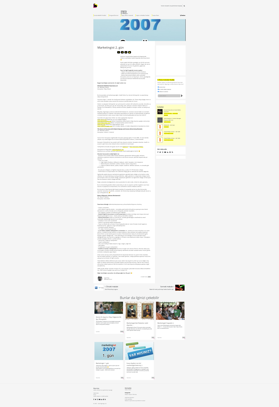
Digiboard (125, 146)
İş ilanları (160, 107)
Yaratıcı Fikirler (128, 389)
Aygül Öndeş (106, 277)
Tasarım (130, 394)
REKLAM (122, 331)
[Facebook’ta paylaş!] (118, 52)
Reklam (126, 394)
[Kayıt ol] (181, 95)
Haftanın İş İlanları (163, 91)
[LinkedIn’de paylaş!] (125, 52)
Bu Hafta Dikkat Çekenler (165, 89)
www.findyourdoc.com (103, 122)
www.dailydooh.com (118, 149)
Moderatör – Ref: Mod (169, 125)
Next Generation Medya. (136, 146)
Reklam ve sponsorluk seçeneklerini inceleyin (135, 400)
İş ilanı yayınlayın (128, 399)
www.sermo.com (102, 119)
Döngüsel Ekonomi (113, 15)
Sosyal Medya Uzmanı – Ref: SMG (172, 138)
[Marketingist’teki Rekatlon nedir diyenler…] (139, 310)
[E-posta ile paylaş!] (129, 52)
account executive (168, 113)
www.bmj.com (101, 124)
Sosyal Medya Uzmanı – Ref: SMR (172, 131)
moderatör (166, 127)
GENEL (149, 276)
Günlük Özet (162, 87)
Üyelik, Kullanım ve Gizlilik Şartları (100, 396)
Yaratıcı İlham (155, 15)
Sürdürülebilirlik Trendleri (100, 15)
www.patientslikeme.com (104, 121)
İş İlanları (182, 15)
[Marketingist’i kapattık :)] (170, 310)
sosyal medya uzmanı (168, 133)
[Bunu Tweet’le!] (122, 52)
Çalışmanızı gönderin (129, 397)
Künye (94, 394)
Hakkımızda (95, 393)
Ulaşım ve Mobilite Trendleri (142, 15)
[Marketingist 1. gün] (108, 351)
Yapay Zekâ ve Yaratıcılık (127, 15)
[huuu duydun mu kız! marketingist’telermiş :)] (139, 351)
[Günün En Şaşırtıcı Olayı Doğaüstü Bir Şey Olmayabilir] (108, 307)
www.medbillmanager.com (104, 126)
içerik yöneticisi (167, 122)
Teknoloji (135, 394)
